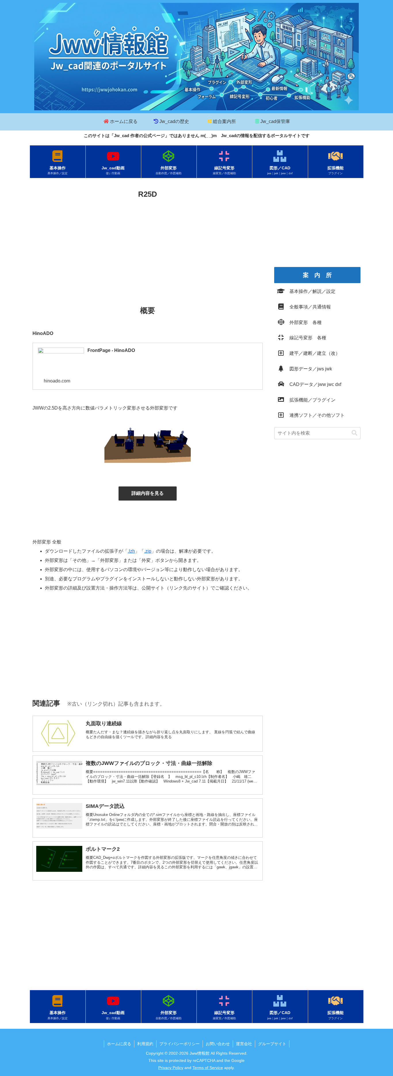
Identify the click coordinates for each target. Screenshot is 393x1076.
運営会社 (244, 1043)
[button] (354, 433)
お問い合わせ (218, 1043)
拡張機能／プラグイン (310, 399)
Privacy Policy (170, 1067)
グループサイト (272, 1043)
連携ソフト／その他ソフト (315, 415)
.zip (147, 551)
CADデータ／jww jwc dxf (313, 384)
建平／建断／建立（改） (312, 353)
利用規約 (145, 1043)
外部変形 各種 (303, 322)
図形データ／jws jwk (308, 368)
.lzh (131, 551)
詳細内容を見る (147, 493)
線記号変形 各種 (305, 337)
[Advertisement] (148, 244)
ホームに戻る (119, 1043)
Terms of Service (207, 1067)
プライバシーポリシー (179, 1043)
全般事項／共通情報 (308, 306)
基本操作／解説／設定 (310, 291)
